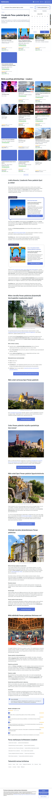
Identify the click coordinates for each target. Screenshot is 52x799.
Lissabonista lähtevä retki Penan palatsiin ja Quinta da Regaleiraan (21, 332)
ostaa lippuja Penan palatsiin (16, 412)
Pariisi (17, 764)
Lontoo (20, 764)
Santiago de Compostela (27, 764)
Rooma (14, 764)
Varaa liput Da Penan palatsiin (26, 523)
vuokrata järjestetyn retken (16, 571)
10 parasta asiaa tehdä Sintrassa (30, 753)
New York (10, 764)
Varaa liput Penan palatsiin (26, 419)
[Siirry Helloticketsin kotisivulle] (5, 2)
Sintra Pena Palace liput (32, 200)
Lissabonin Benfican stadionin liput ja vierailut (32, 748)
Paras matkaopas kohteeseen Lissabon (22, 740)
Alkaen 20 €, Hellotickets (35, 215)
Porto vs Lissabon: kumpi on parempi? (27, 750)
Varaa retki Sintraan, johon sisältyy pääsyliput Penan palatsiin (26, 373)
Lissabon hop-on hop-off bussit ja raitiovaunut (16, 748)
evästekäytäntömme (16, 794)
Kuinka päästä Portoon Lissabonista (14, 750)
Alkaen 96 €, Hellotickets (35, 263)
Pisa (32, 764)
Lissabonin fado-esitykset (13, 742)
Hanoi (40, 764)
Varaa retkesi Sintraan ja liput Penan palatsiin (26, 467)
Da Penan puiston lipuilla (26, 515)
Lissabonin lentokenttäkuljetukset (23, 742)
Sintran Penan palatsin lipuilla (19, 232)
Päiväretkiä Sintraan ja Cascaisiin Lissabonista (16, 745)
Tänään (35, 10)
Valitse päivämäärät (42, 7)
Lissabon (3, 12)
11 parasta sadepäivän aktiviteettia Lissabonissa (16, 753)
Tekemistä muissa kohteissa (18, 761)
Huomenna (45, 10)
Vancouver (36, 764)
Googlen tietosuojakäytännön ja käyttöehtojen (28, 794)
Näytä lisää (26, 174)
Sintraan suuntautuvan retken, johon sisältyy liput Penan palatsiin (24, 269)
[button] (9, 39)
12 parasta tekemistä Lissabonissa (29, 745)
